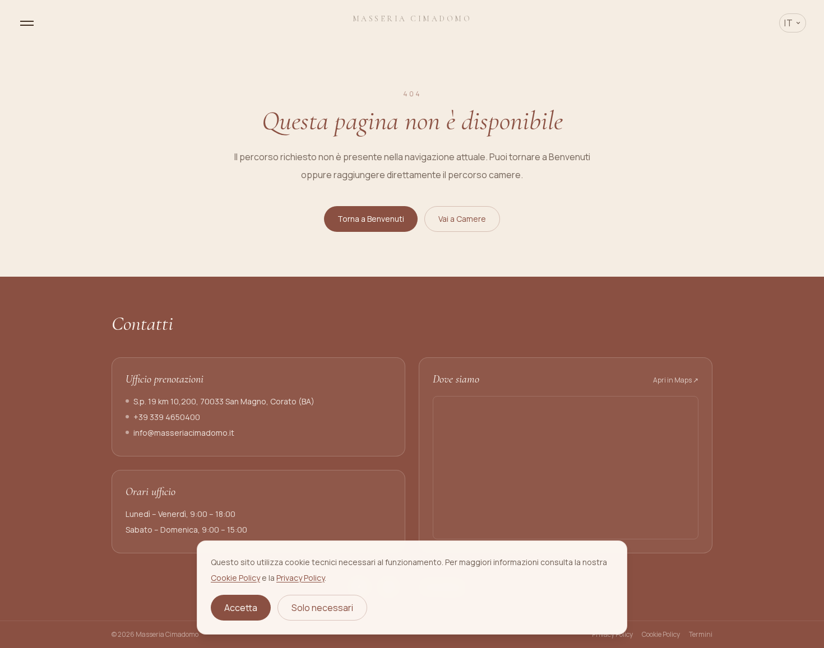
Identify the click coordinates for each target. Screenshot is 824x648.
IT (788, 23)
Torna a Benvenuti (370, 218)
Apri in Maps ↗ (675, 380)
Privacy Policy (300, 577)
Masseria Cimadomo (412, 19)
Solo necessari (322, 608)
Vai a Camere (462, 218)
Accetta (240, 608)
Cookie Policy (235, 577)
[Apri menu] (27, 23)
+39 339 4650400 (166, 417)
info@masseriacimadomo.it (183, 432)
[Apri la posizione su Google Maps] (565, 467)
